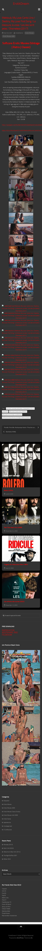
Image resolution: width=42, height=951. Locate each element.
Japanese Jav (7, 822)
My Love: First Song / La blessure (12, 414)
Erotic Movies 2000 (9, 36)
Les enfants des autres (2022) (14, 601)
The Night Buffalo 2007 (10, 855)
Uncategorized (8, 826)
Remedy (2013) (8, 844)
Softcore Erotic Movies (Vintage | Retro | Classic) (16, 417)
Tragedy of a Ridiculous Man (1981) (16, 564)
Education (6, 801)
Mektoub (5, 411)
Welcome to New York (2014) (12, 852)
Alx (32, 938)
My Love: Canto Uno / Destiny (18, 411)
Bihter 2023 (7, 859)
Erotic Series (7, 819)
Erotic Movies (29, 33)
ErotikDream (21, 3)
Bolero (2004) (8, 490)
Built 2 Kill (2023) (9, 848)
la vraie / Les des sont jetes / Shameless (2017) (20, 408)
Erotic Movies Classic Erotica (12, 811)
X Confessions (8, 830)
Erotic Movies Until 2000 (11, 815)
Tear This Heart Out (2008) (13, 527)
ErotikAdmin (19, 33)
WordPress (20, 938)
